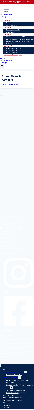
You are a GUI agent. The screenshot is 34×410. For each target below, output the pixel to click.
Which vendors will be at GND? (15, 37)
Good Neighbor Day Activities (13, 372)
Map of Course (10, 32)
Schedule (9, 23)
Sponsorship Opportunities (14, 48)
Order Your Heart (11, 53)
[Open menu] (2, 66)
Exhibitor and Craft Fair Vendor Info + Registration (17, 42)
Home (5, 369)
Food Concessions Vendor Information (19, 385)
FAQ (4, 403)
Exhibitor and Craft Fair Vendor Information (17, 381)
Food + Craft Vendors (10, 378)
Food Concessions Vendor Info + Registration (20, 39)
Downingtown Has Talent (13, 25)
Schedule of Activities (14, 375)
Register (2, 58)
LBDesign (21, 362)
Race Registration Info (13, 30)
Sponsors (6, 388)
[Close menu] (0, 365)
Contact (6, 11)
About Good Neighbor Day (12, 398)
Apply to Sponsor (11, 50)
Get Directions (4, 224)
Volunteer (6, 9)
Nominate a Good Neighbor (13, 55)
